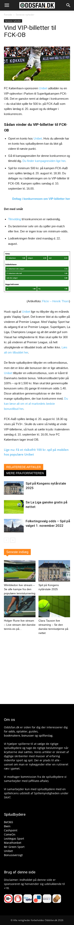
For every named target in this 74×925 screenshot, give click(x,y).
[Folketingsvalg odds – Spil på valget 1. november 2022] (14, 525)
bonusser (28, 735)
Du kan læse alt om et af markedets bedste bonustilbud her (36, 403)
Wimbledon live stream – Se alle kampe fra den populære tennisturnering (19, 589)
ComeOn (9, 834)
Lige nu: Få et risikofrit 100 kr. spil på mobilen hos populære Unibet (36, 452)
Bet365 (8, 822)
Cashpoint (10, 830)
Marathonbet (12, 843)
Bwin (7, 826)
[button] (6, 5)
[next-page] (12, 540)
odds (11, 731)
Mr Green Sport (14, 847)
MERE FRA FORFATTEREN (25, 473)
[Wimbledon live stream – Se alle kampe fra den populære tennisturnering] (20, 571)
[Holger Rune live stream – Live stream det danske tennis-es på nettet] (20, 606)
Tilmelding (14, 219)
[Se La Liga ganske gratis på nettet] (14, 507)
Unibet (43, 88)
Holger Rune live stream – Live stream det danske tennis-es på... (20, 624)
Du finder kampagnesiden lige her (43, 161)
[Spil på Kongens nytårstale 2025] (14, 488)
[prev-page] (6, 540)
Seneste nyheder (25, 14)
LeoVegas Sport (14, 838)
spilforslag (45, 735)
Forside (8, 14)
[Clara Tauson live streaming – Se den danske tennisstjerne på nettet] (54, 606)
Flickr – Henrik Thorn (55, 301)
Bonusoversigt (13, 855)
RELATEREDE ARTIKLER (23, 467)
